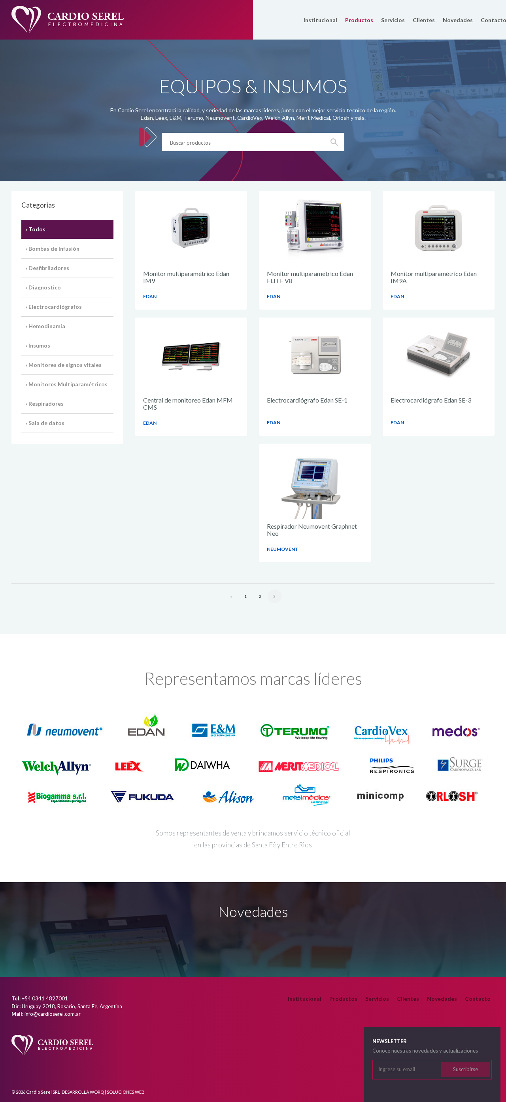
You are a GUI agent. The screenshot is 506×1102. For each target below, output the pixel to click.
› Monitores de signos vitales (63, 364)
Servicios (393, 20)
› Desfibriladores (47, 268)
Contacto (478, 998)
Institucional (320, 20)
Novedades (458, 20)
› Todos (35, 229)
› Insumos (37, 345)
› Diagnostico (43, 287)
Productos (359, 20)
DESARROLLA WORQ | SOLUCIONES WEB (103, 1091)
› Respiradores (44, 403)
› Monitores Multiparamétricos (66, 384)
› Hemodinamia (45, 326)
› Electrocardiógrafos (53, 306)
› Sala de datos (44, 423)
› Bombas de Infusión (52, 248)
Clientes (424, 20)
